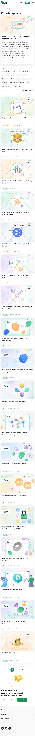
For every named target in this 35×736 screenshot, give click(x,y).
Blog (2, 710)
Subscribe (22, 700)
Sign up (28, 2)
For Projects (5, 719)
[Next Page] (23, 670)
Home (2, 8)
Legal (3, 723)
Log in (22, 2)
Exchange (4, 714)
